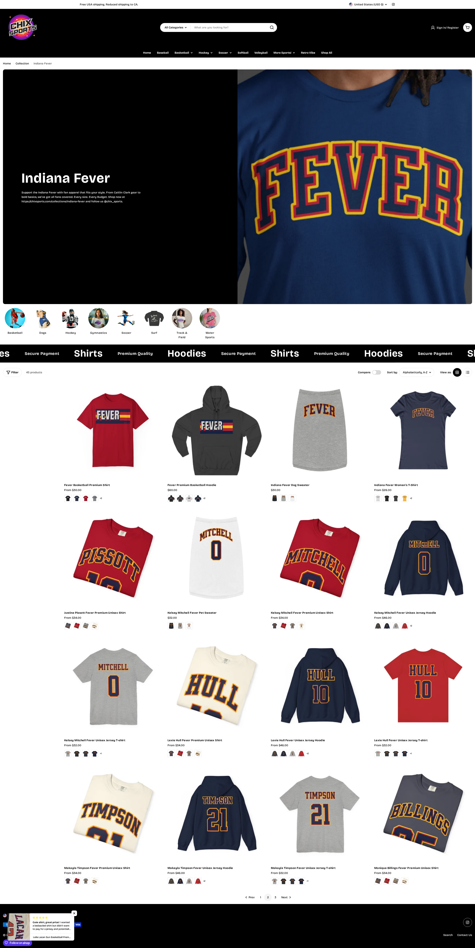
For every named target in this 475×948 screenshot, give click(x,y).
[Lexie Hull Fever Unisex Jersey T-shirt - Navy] (404, 753)
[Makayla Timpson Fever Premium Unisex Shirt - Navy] (68, 881)
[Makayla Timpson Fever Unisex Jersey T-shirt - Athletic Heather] (274, 881)
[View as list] (467, 372)
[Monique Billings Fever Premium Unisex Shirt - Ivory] (404, 881)
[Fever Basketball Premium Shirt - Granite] (94, 498)
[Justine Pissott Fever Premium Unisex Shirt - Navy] (68, 625)
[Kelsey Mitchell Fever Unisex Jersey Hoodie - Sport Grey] (395, 626)
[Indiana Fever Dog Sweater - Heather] (283, 498)
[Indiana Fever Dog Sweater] (320, 430)
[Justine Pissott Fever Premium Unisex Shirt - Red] (77, 625)
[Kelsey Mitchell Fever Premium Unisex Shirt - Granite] (292, 625)
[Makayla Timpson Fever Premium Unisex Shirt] (113, 813)
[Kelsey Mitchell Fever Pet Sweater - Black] (171, 625)
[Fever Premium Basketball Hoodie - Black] (171, 498)
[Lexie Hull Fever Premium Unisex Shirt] (216, 685)
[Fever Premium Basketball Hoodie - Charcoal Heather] (180, 498)
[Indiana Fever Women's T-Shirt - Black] (387, 498)
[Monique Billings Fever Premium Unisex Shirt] (423, 813)
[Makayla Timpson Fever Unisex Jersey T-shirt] (320, 813)
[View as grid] (457, 372)
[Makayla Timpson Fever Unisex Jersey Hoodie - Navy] (180, 881)
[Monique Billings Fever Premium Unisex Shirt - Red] (387, 881)
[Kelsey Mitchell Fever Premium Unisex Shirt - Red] (283, 625)
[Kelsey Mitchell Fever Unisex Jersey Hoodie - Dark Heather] (378, 626)
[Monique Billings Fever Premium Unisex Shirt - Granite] (395, 881)
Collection (22, 63)
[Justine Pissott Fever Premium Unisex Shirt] (113, 558)
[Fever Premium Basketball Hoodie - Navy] (198, 498)
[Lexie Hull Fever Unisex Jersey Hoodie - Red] (301, 753)
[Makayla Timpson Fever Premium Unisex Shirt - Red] (77, 881)
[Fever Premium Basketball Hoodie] (216, 430)
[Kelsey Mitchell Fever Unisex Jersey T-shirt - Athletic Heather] (68, 753)
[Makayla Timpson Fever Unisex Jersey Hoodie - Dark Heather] (171, 881)
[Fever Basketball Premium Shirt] (113, 430)
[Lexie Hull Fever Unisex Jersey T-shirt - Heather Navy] (395, 753)
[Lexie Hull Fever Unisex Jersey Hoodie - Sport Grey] (292, 753)
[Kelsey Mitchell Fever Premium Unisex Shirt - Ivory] (301, 625)
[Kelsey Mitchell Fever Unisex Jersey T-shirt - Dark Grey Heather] (77, 753)
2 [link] (268, 897)
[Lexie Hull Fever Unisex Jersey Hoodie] (320, 685)
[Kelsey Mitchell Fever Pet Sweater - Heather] (180, 625)
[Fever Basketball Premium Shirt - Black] (68, 498)
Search (448, 935)
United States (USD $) (368, 4)
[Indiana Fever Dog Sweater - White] (292, 498)
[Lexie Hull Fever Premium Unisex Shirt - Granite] (189, 753)
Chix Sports (22, 935)
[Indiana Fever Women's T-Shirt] (423, 430)
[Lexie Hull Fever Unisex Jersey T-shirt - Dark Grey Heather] (387, 753)
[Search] (272, 27)
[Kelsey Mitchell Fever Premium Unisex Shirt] (320, 558)
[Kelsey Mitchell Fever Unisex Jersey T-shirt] (113, 685)
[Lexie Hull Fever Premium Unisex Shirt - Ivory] (198, 753)
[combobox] (218, 27)
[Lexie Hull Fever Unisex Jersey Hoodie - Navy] (283, 753)
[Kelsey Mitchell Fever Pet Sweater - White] (189, 625)
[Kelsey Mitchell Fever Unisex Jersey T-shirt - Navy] (94, 753)
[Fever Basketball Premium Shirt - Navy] (77, 498)
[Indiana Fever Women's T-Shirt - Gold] (404, 498)
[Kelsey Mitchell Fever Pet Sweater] (216, 558)
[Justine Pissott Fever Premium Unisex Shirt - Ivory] (94, 625)
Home (7, 63)
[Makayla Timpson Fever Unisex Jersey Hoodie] (216, 813)
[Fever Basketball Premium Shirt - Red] (85, 498)
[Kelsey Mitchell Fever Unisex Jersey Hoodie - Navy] (387, 626)
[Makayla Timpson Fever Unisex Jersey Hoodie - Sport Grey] (189, 881)
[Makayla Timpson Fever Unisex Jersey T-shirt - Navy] (301, 881)
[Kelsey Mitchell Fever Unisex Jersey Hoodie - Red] (404, 626)
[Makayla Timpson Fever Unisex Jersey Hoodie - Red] (198, 881)
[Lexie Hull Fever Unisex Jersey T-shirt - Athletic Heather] (378, 753)
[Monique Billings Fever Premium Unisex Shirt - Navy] (378, 881)
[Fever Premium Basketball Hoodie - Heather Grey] (189, 498)
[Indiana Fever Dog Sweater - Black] (274, 498)
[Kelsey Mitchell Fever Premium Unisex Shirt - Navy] (274, 625)
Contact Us (464, 935)
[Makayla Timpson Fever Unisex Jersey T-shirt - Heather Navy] (292, 881)
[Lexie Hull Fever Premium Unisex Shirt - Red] (180, 753)
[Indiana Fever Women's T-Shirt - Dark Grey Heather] (395, 498)
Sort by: (392, 372)
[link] (126, 322)
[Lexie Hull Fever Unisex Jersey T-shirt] (423, 685)
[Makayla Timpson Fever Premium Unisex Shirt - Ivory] (94, 881)
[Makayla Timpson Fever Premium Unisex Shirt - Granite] (85, 881)
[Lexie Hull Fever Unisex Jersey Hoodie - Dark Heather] (274, 753)
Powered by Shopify (44, 935)
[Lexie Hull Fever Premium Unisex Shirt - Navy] (171, 753)
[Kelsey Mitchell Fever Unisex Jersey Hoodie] (423, 558)
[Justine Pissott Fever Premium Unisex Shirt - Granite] (85, 625)
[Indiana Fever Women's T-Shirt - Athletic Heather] (378, 498)
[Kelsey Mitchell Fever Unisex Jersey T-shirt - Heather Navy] (85, 753)
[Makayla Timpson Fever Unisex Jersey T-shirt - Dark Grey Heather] (283, 881)
